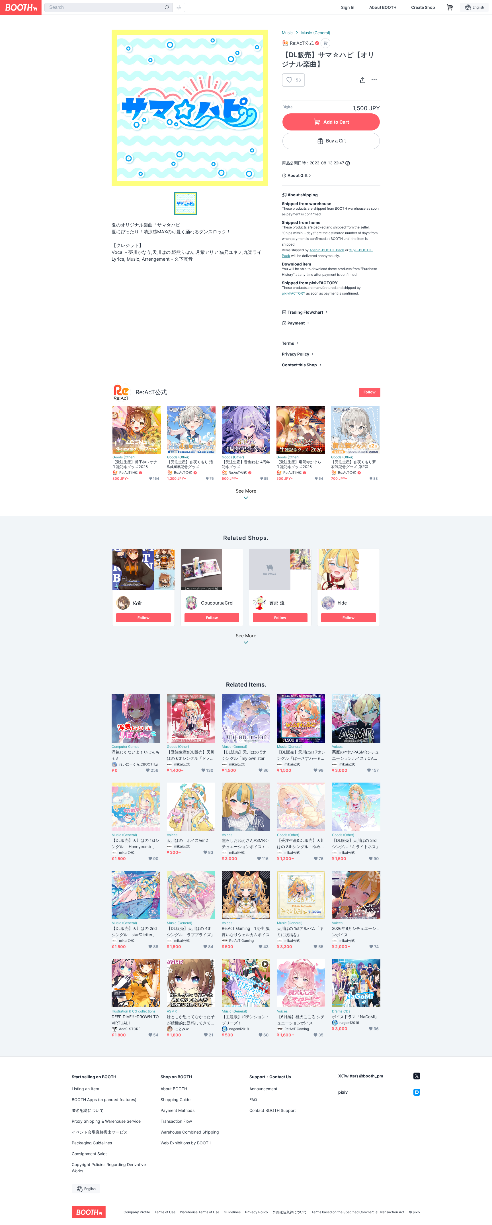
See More (246, 635)
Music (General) (315, 32)
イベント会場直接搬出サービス (100, 1132)
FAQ (253, 1099)
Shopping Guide (175, 1099)
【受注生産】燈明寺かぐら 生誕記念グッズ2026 (298, 464)
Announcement (263, 1088)
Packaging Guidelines (92, 1142)
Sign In (347, 7)
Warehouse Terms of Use (199, 1212)
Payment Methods (177, 1110)
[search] (166, 8)
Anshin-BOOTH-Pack (326, 250)
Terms (288, 343)
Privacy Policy (295, 354)
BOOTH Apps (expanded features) (104, 1099)
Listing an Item (85, 1088)
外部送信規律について (290, 1212)
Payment (296, 322)
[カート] (326, 43)
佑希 (137, 603)
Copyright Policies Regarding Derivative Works (109, 1167)
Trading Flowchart (305, 312)
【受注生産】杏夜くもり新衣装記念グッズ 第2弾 (353, 464)
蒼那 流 (276, 603)
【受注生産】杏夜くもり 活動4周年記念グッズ (190, 464)
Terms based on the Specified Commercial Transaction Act (357, 1212)
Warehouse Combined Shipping (190, 1132)
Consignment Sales (89, 1153)
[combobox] (108, 7)
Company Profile (137, 1212)
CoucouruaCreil (218, 603)
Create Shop (423, 7)
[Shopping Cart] (449, 7)
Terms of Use (165, 1212)
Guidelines (232, 1212)
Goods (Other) (123, 457)
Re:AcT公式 (151, 392)
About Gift (298, 175)
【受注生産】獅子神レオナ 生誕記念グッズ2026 (134, 464)
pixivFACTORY (293, 293)
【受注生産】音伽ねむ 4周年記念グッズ (246, 464)
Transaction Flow (176, 1121)
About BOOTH (382, 7)
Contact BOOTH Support (272, 1110)
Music (287, 32)
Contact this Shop (299, 364)
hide (342, 603)
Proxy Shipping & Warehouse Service (106, 1121)
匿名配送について (88, 1110)
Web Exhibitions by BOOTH (186, 1142)
